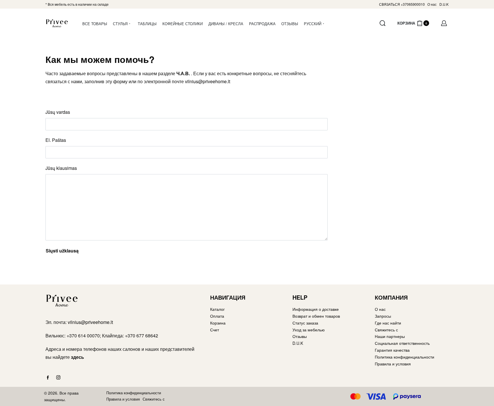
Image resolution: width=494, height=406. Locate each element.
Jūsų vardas (57, 112)
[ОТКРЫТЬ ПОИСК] (382, 23)
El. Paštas (55, 140)
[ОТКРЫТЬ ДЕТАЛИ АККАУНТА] (444, 23)
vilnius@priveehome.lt (207, 81)
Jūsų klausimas (61, 168)
